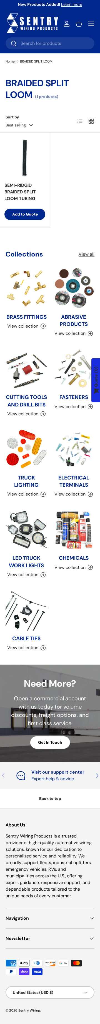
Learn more (71, 4)
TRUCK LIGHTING (26, 481)
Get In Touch (50, 742)
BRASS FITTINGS (26, 316)
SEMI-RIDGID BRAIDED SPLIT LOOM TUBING (20, 191)
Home (10, 61)
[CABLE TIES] (26, 610)
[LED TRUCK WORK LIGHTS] (26, 529)
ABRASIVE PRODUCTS (74, 320)
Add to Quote (25, 214)
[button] (79, 24)
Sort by (12, 117)
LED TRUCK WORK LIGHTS (26, 561)
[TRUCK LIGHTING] (26, 449)
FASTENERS (73, 397)
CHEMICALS (74, 557)
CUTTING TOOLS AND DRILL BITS (26, 401)
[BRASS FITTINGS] (26, 288)
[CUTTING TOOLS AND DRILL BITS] (26, 368)
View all (86, 254)
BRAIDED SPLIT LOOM (36, 61)
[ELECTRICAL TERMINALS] (73, 449)
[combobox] (50, 43)
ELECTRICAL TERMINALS (73, 481)
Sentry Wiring (29, 1010)
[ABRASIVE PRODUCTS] (73, 288)
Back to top (50, 798)
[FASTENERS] (73, 368)
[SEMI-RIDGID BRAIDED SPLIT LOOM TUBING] (24, 157)
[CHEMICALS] (73, 529)
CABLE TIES (26, 638)
